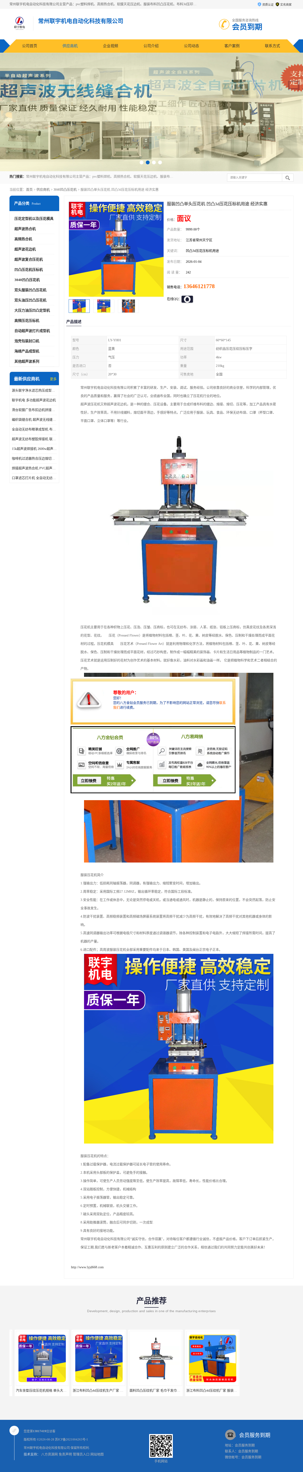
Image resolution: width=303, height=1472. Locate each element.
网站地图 (97, 1454)
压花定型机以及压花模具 (33, 219)
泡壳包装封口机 (26, 341)
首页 (29, 189)
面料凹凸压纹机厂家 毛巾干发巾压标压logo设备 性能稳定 (109, 1390)
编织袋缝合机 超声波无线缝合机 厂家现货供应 (34, 419)
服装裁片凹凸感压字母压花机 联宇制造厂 (268, 1390)
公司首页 (29, 46)
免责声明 (65, 1454)
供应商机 (70, 46)
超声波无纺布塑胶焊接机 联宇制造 (34, 439)
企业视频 (110, 46)
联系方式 (272, 46)
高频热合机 (23, 239)
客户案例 (232, 46)
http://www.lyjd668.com (87, 1267)
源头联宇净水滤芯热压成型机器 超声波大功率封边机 (34, 390)
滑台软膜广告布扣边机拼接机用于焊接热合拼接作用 (34, 410)
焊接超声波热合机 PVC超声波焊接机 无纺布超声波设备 (34, 468)
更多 (53, 379)
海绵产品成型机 (26, 351)
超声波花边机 (25, 249)
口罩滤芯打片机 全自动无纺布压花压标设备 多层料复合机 (34, 478)
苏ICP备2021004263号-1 (71, 1439)
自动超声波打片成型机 (32, 331)
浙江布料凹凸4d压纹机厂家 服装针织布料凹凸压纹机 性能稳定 (170, 1390)
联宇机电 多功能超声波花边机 (34, 400)
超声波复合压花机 (28, 259)
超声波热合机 (25, 229)
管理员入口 (81, 1454)
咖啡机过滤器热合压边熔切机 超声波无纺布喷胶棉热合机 (34, 458)
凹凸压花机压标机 (28, 270)
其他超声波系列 (26, 361)
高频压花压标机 (26, 321)
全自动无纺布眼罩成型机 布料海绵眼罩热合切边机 (34, 429)
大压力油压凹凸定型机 (32, 310)
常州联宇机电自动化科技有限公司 (47, 1447)
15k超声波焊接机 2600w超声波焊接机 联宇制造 (34, 449)
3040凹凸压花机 (65, 189)
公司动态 (191, 46)
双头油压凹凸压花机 (30, 300)
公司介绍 (151, 46)
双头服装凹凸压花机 (30, 290)
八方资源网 (49, 1454)
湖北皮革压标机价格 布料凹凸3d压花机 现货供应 (217, 1390)
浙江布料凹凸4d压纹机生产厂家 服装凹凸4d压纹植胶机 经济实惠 (58, 1390)
